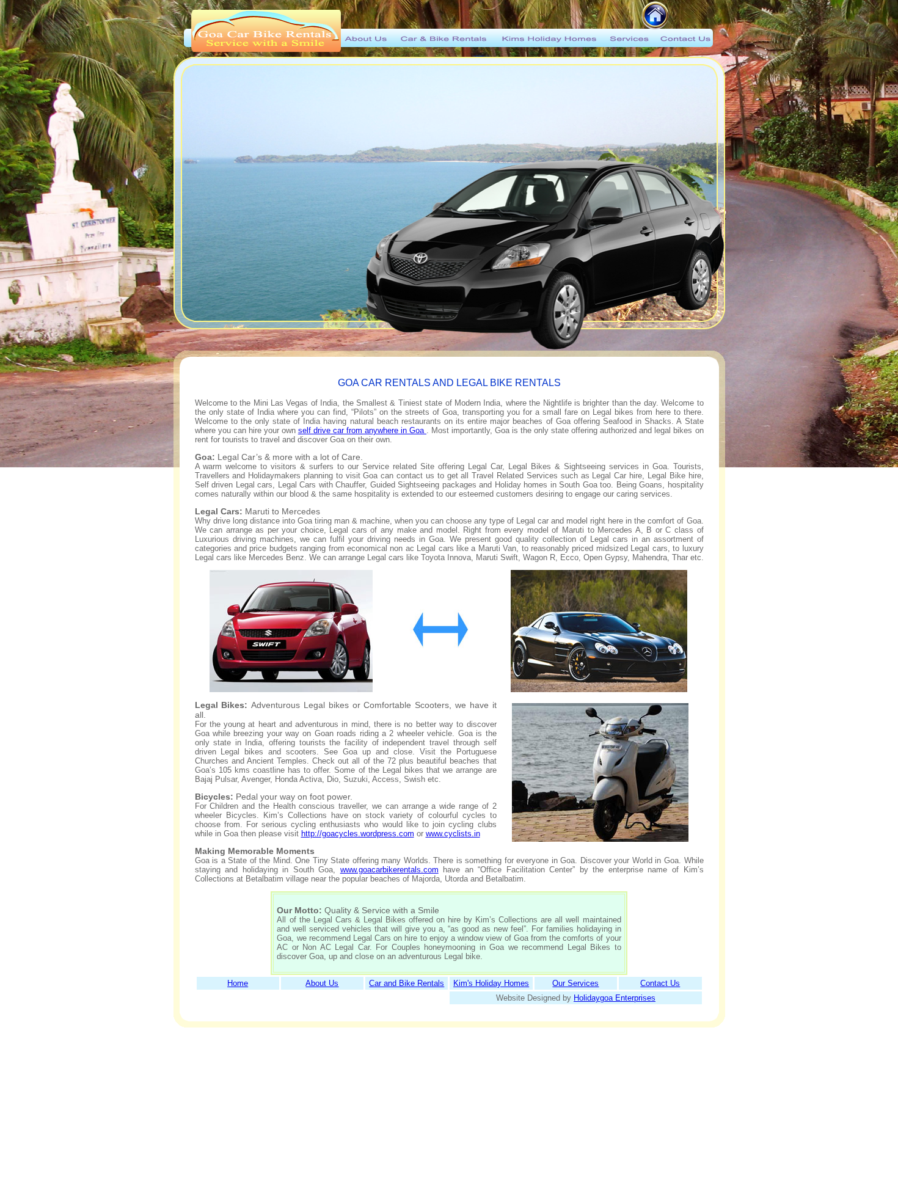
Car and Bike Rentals (406, 983)
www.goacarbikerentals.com (389, 869)
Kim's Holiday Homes (491, 983)
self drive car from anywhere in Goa (362, 430)
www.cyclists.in (453, 833)
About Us (321, 983)
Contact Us (660, 983)
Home (237, 983)
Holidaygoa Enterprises (614, 997)
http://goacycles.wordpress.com (357, 833)
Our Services (575, 983)
